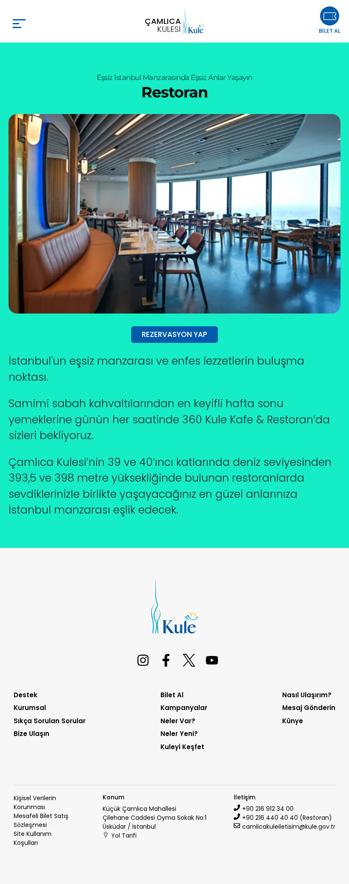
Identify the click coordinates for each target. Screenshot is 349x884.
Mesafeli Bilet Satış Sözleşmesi (41, 820)
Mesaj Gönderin (308, 707)
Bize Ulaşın (31, 733)
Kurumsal (30, 707)
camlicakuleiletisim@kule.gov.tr (288, 826)
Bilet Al (171, 694)
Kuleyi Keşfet (182, 746)
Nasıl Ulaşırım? (307, 694)
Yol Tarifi (124, 835)
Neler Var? (177, 720)
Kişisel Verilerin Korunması (35, 802)
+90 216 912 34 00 (268, 808)
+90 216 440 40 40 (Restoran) (287, 817)
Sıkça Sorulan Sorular (50, 720)
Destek (25, 694)
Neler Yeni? (179, 733)
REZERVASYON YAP (174, 334)
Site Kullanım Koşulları (32, 838)
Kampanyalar (183, 707)
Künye (292, 720)
